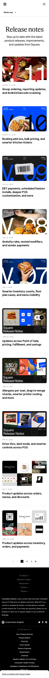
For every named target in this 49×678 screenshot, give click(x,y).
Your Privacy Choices (24, 634)
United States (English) (14, 622)
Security (24, 641)
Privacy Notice (24, 638)
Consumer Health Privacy (25, 663)
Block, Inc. (24, 670)
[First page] (13, 561)
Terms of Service (24, 648)
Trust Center (24, 645)
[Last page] (36, 561)
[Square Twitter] (39, 622)
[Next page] (31, 561)
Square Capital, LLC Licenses (24, 659)
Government (24, 652)
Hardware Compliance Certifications (24, 666)
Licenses (24, 656)
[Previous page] (17, 561)
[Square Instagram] (46, 622)
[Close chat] (46, 674)
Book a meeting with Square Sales (16, 674)
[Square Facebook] (43, 622)
